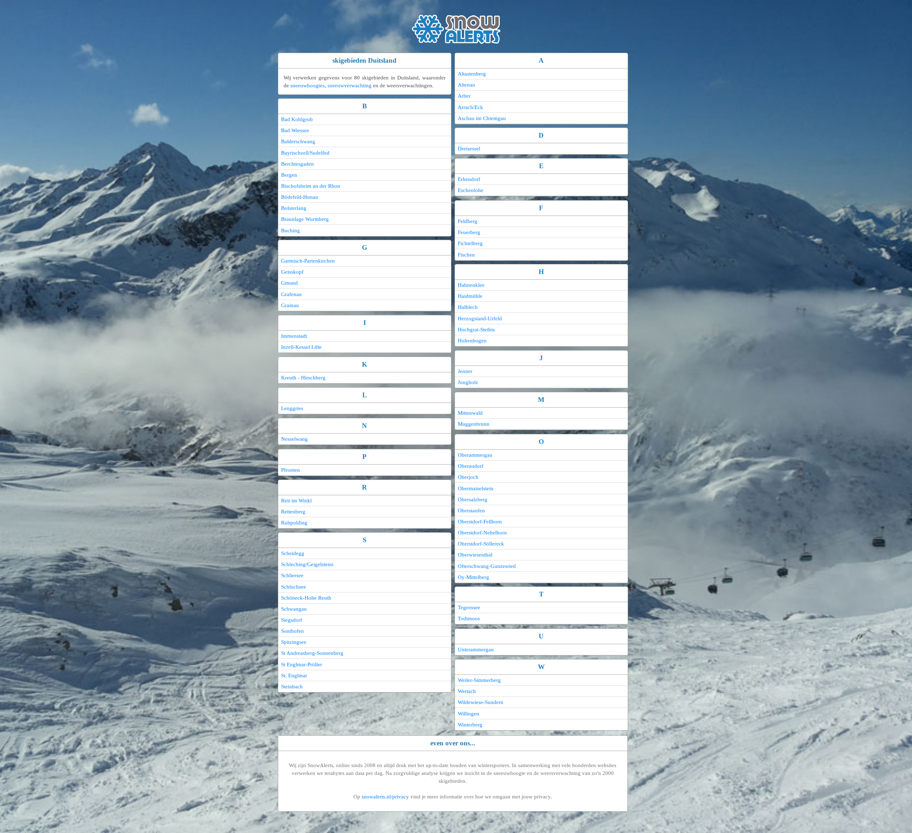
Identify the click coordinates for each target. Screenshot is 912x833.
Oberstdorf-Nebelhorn (482, 533)
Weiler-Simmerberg (479, 680)
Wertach (467, 691)
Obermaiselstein (475, 488)
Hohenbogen (472, 340)
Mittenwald (470, 413)
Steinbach (292, 686)
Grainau (290, 305)
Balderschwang (298, 141)
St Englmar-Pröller (301, 664)
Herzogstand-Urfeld (480, 318)
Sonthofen (292, 631)
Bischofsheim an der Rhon (310, 186)
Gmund (289, 283)
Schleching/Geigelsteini (307, 564)
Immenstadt (294, 336)
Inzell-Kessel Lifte (301, 347)
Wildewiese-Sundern (480, 702)
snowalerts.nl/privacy (385, 797)
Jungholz (468, 382)
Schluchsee (293, 587)
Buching (290, 230)
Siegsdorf (291, 620)
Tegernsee (469, 607)
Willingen (468, 713)
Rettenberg (293, 511)
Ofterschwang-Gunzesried (487, 566)
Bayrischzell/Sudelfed (305, 153)
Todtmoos (469, 618)
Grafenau (291, 294)
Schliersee (292, 575)
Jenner (465, 371)
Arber (464, 96)
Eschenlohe (470, 190)
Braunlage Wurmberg (305, 219)
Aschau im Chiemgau (482, 118)
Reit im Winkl (296, 500)
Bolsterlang (293, 208)
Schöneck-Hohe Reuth (306, 598)
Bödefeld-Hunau (299, 197)
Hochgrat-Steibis (476, 329)
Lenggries (292, 408)
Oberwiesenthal (475, 555)
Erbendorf (469, 179)
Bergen (289, 175)
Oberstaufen (471, 510)
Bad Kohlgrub (297, 119)
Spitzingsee (293, 642)
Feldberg (467, 221)
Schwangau (294, 609)
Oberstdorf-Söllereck (481, 544)
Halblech (468, 307)
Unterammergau (476, 649)
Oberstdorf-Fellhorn (480, 521)
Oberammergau (475, 455)
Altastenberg (472, 74)
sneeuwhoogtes (307, 85)
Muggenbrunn (473, 424)
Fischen (466, 255)
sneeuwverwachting (349, 85)
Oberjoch (468, 477)
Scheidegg (292, 553)
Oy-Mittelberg (473, 577)
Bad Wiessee (295, 130)
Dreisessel (469, 148)
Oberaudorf (470, 466)
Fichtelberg (470, 243)
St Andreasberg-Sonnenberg (312, 653)
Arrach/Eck (470, 107)
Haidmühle (470, 296)
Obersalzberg (472, 499)
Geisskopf (292, 272)
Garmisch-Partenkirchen (308, 261)
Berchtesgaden (297, 164)
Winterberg (470, 725)
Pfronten (290, 470)
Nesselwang (294, 439)
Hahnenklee (471, 285)
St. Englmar (294, 675)
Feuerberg (469, 232)
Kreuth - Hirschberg (303, 378)
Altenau (466, 85)
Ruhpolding (294, 523)
